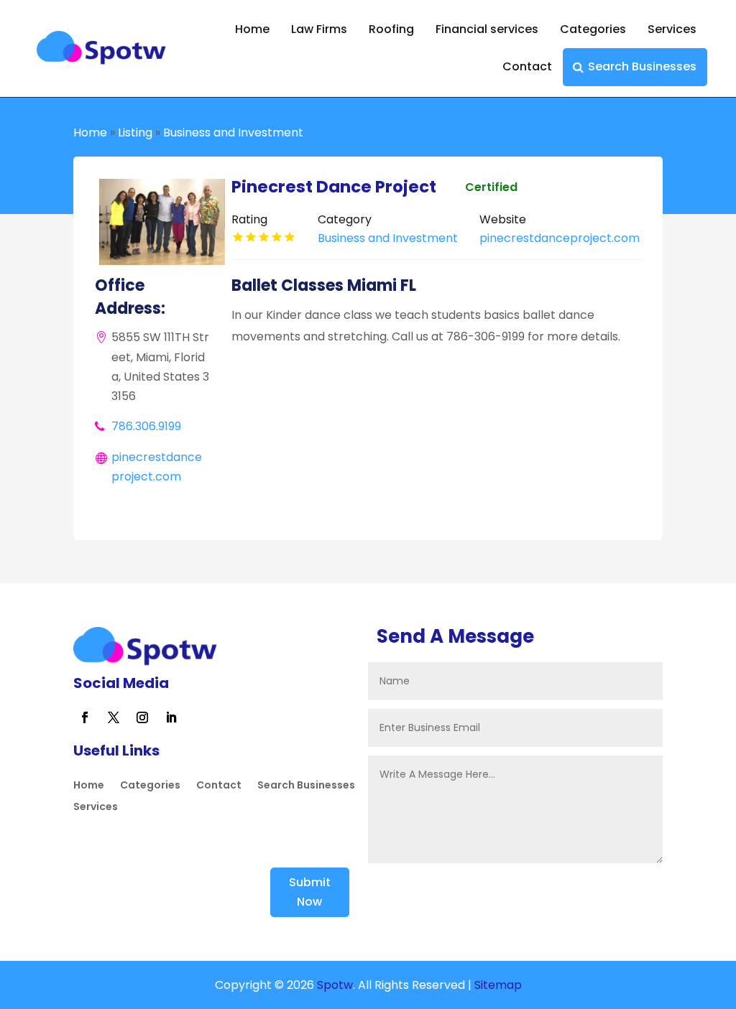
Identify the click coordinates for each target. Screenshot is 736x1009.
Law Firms (319, 29)
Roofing (391, 29)
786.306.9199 (146, 426)
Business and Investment (233, 132)
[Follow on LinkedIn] (171, 717)
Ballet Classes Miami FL (323, 285)
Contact (527, 66)
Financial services (487, 29)
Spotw (333, 985)
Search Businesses (642, 66)
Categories (593, 29)
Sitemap (498, 985)
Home (252, 29)
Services (672, 29)
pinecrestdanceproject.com (559, 238)
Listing (135, 132)
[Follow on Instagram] (142, 717)
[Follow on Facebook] (84, 717)
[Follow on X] (113, 717)
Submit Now (310, 892)
